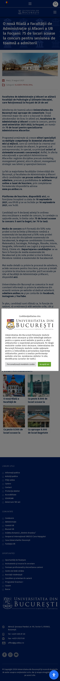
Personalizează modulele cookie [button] (21, 364)
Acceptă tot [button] (44, 364)
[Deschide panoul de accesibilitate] (54, 675)
